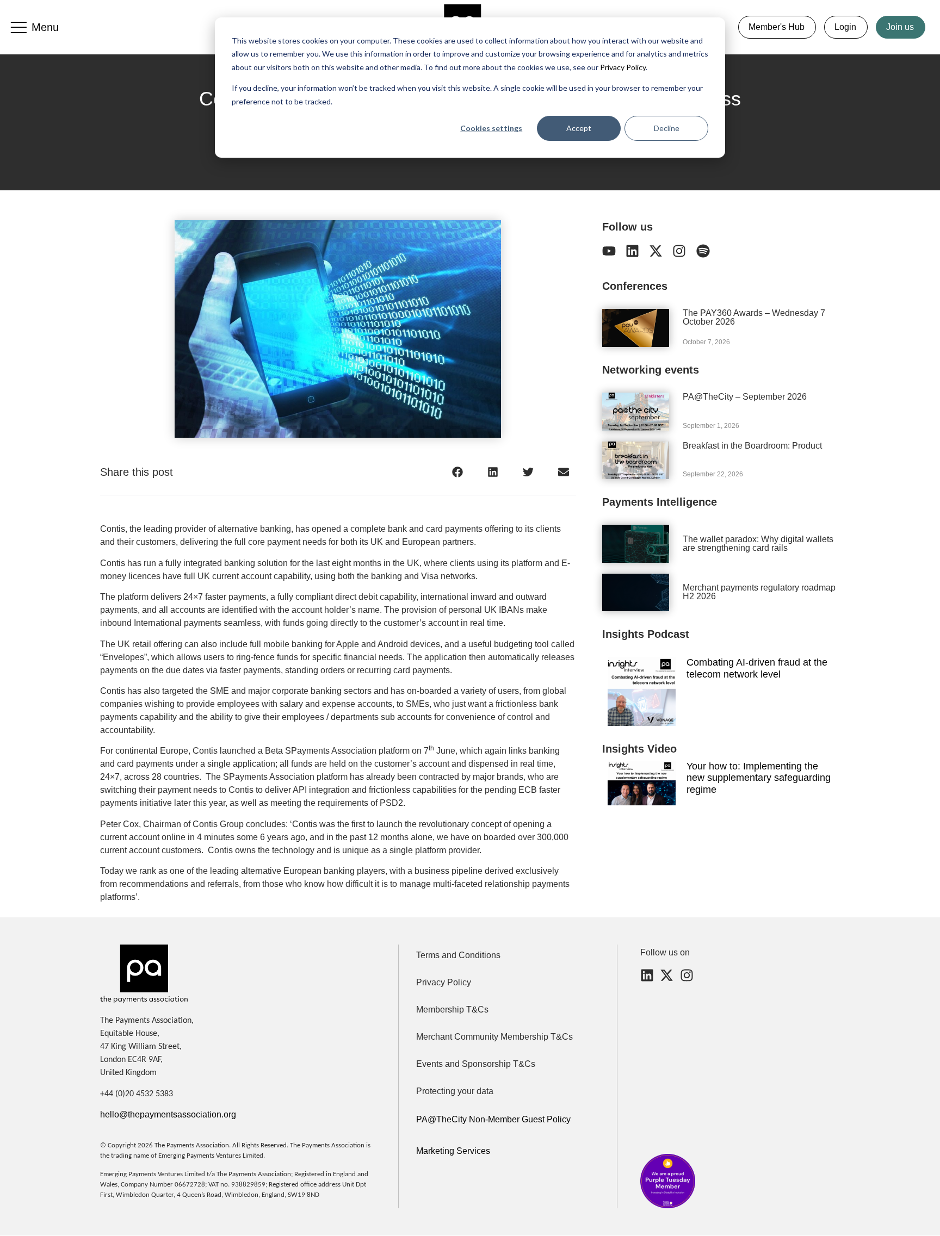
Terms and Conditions (458, 955)
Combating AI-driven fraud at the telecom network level (757, 668)
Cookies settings (491, 128)
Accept (578, 128)
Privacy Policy (622, 67)
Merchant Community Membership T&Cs (494, 1036)
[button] (458, 471)
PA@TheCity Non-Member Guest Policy (493, 1119)
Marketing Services (453, 1151)
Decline (666, 128)
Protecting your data (454, 1091)
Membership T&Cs (452, 1009)
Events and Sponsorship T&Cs (475, 1064)
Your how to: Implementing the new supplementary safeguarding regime (759, 778)
